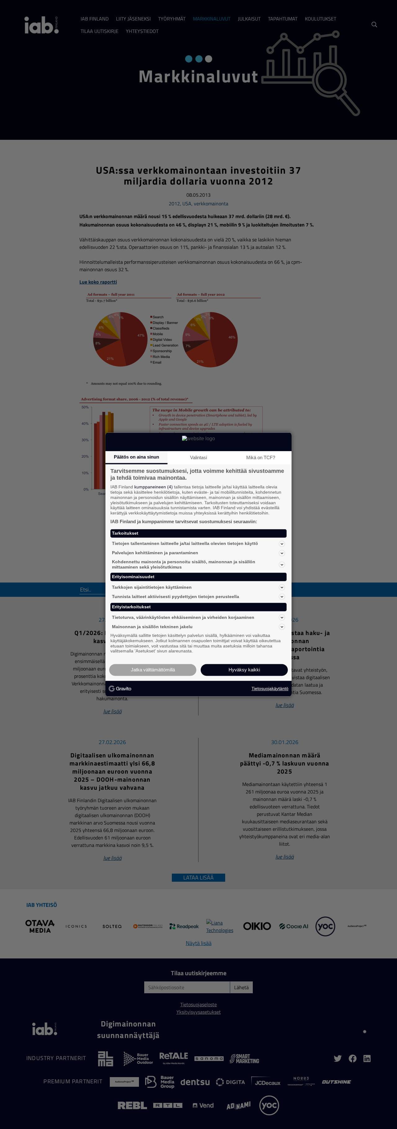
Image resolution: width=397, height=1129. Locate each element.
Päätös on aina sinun (136, 456)
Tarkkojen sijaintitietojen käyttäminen (152, 587)
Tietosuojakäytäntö (270, 688)
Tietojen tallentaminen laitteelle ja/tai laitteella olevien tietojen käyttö (185, 543)
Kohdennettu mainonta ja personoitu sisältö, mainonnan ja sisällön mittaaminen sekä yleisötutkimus (183, 564)
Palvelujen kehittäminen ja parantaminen (155, 553)
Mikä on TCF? (260, 457)
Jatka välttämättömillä (153, 670)
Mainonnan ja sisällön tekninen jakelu (152, 626)
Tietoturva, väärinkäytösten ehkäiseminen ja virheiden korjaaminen (183, 617)
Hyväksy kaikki (244, 670)
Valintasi (198, 457)
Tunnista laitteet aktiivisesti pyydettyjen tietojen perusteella (175, 596)
